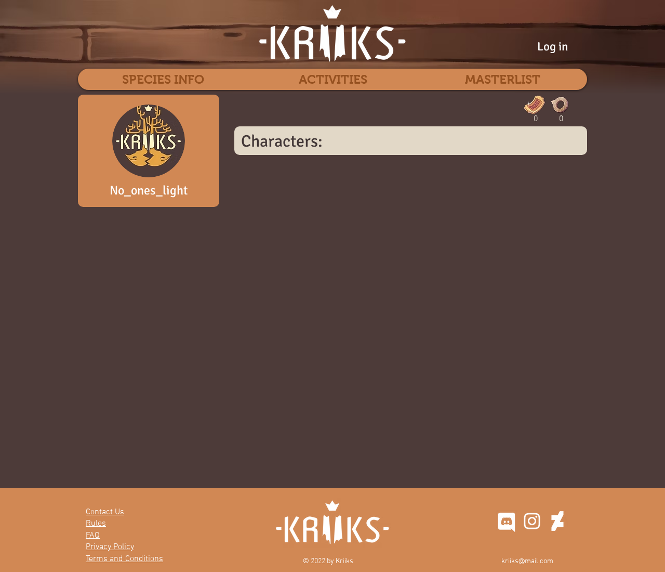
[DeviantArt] (557, 521)
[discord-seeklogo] (506, 521)
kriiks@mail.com (527, 561)
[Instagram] (532, 521)
